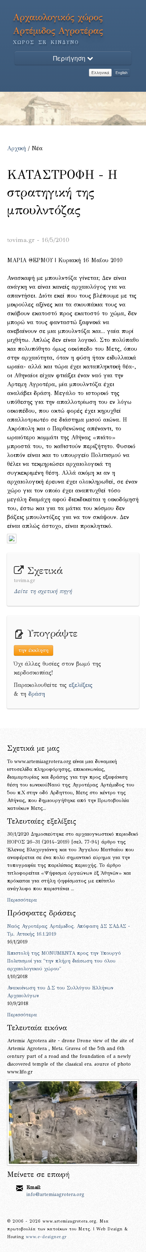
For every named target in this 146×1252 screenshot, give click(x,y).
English (122, 72)
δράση (36, 693)
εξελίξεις (80, 685)
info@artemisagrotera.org (55, 1194)
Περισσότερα (22, 900)
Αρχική (16, 148)
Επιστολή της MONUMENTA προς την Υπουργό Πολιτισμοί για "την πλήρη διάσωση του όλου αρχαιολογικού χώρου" (64, 961)
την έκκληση (33, 650)
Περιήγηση (70, 57)
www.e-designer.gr (46, 1236)
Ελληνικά (100, 72)
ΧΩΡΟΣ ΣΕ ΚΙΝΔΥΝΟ (46, 42)
